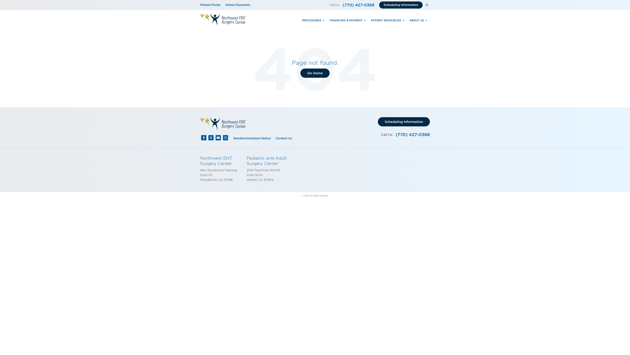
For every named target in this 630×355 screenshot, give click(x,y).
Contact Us (284, 138)
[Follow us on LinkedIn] (211, 138)
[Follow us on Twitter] (218, 138)
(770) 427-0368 (358, 5)
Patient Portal (210, 5)
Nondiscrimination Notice (252, 138)
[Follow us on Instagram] (225, 138)
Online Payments (237, 5)
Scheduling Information (401, 5)
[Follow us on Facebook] (203, 138)
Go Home (315, 73)
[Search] (427, 5)
